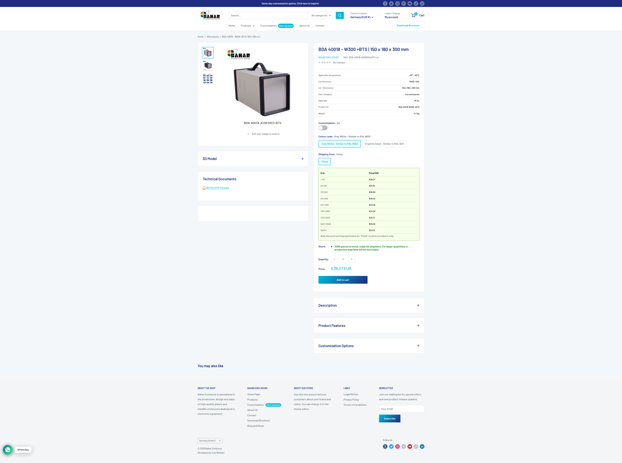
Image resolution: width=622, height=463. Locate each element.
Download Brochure (408, 25)
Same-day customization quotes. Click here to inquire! (290, 3)
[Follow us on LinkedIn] (422, 3)
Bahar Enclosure (328, 57)
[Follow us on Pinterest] (403, 3)
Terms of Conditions (355, 404)
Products (246, 25)
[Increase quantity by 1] (351, 259)
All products (213, 36)
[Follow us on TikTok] (416, 3)
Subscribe (390, 418)
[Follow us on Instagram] (397, 3)
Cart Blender (218, 452)
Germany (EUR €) (207, 440)
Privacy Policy (351, 399)
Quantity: (323, 259)
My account (391, 17)
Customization (268, 25)
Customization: (329, 122)
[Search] (340, 15)
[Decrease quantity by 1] (334, 259)
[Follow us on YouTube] (410, 3)
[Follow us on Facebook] (385, 3)
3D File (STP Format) (217, 187)
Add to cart (343, 279)
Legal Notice (351, 394)
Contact (319, 25)
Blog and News (255, 425)
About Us (304, 25)
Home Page (253, 394)
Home (231, 25)
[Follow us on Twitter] (391, 3)
